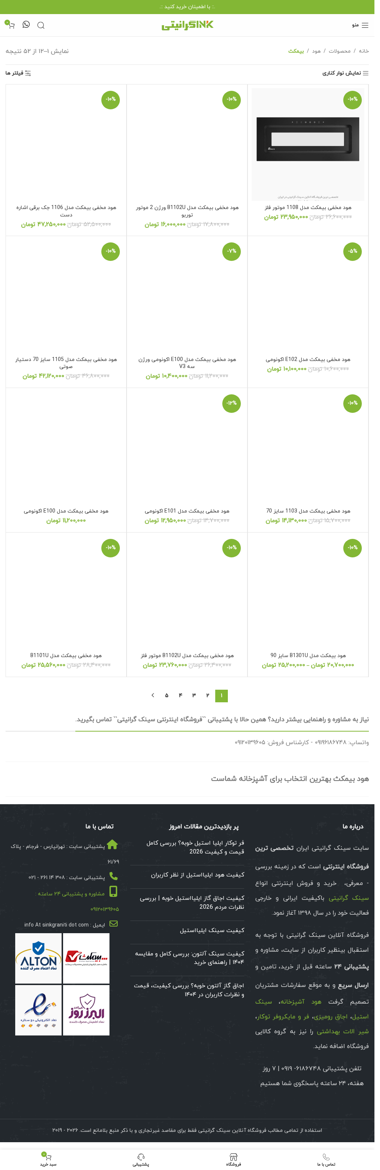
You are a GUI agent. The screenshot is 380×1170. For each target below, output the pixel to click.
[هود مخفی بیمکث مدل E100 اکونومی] (66, 448)
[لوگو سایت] (187, 24)
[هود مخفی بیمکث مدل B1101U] (66, 592)
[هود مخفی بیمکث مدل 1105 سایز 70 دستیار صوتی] (66, 296)
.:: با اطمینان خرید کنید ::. (187, 6)
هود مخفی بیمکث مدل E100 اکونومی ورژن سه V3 (187, 363)
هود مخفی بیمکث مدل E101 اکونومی (187, 511)
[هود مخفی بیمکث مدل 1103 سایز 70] (308, 448)
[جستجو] (40, 25)
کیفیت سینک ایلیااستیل (212, 931)
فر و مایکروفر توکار (283, 1016)
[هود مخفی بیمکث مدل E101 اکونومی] (187, 448)
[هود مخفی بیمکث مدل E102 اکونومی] (308, 296)
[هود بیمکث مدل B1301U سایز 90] (308, 592)
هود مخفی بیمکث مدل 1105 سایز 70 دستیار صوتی (66, 363)
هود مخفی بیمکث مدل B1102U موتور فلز (187, 655)
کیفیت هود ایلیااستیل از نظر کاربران (197, 875)
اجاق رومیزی (331, 1016)
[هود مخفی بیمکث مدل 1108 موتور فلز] (308, 144)
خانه (364, 51)
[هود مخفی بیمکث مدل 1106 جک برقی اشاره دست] (66, 144)
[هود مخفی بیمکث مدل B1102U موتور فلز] (187, 592)
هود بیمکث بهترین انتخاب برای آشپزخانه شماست (290, 779)
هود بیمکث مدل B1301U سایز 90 (308, 655)
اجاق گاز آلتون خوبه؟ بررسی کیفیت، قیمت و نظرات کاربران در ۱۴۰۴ (189, 990)
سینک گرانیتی (349, 898)
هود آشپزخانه (301, 1002)
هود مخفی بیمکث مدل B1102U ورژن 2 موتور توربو (187, 211)
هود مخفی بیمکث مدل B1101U (66, 655)
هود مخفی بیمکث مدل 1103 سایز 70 (308, 511)
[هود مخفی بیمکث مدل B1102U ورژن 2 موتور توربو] (187, 144)
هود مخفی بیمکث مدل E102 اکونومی (308, 359)
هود (316, 51)
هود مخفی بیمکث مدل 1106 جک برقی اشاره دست (66, 211)
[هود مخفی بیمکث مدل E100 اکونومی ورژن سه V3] (187, 296)
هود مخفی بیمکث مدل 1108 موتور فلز (308, 207)
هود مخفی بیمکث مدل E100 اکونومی (66, 511)
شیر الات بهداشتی (343, 1031)
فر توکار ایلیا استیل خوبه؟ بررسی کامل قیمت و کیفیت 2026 (195, 847)
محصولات (340, 51)
